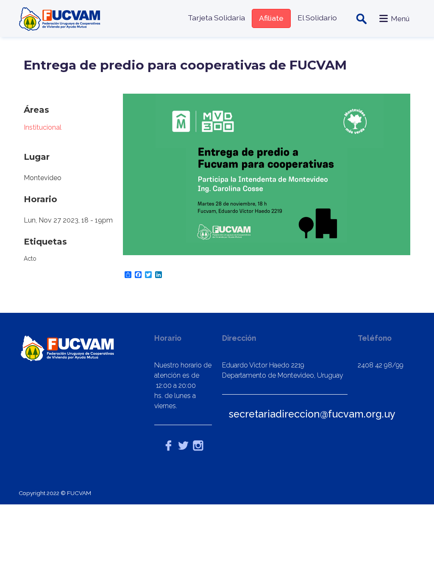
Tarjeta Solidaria (216, 17)
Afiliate (271, 18)
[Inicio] (61, 18)
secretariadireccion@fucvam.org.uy (312, 414)
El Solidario (317, 17)
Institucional (42, 127)
